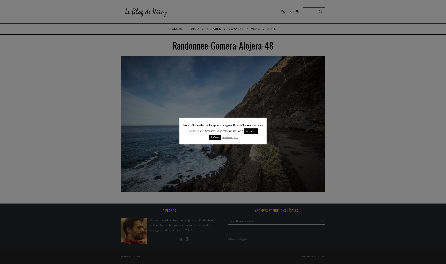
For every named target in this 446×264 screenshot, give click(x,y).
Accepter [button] (251, 131)
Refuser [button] (215, 137)
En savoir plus (230, 137)
